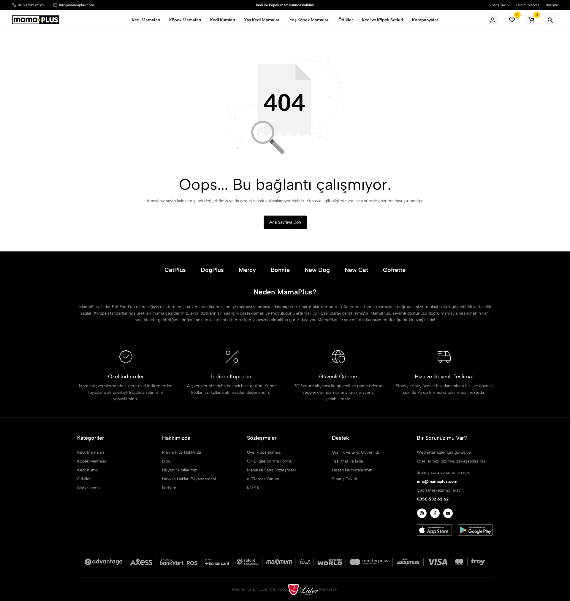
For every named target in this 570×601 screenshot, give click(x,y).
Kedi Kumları (222, 20)
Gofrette (394, 269)
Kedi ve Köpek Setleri (382, 20)
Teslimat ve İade (347, 461)
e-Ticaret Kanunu (264, 479)
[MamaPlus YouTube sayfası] (448, 513)
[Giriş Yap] (493, 20)
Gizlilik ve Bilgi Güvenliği (355, 452)
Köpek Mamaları (185, 20)
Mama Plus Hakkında (181, 452)
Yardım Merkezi (527, 5)
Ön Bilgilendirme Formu (269, 461)
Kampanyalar (425, 20)
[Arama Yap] (550, 20)
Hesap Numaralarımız (352, 470)
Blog (166, 461)
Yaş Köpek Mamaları (309, 20)
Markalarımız (89, 487)
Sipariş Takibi (499, 5)
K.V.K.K (253, 487)
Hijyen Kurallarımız (179, 470)
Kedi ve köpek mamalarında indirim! (285, 5)
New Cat (356, 269)
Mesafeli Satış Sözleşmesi (271, 470)
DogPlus (212, 269)
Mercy (247, 269)
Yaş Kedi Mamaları (262, 20)
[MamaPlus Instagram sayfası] (422, 513)
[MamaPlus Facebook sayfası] (435, 513)
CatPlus (175, 269)
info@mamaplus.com (76, 5)
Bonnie (280, 269)
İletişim (552, 5)
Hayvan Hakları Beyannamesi (189, 479)
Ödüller (345, 20)
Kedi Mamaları (146, 20)
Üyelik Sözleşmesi (264, 452)
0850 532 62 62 (31, 5)
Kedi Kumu (87, 470)
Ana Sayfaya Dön (285, 222)
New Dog (317, 269)
